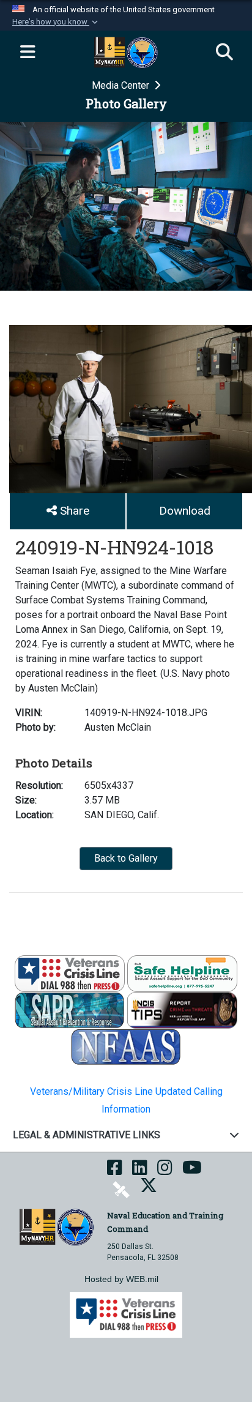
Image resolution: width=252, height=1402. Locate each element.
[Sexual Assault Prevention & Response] (70, 1009)
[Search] (224, 53)
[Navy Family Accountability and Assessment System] (126, 1046)
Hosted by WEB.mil (121, 1279)
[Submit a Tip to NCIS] (182, 1009)
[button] (56, 22)
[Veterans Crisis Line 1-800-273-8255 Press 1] (70, 973)
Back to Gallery (126, 858)
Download (184, 511)
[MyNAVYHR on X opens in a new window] (148, 1189)
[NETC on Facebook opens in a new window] (114, 1171)
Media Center (122, 85)
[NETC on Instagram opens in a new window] (164, 1171)
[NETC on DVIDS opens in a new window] (121, 1189)
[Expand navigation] (27, 53)
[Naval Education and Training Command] (56, 1226)
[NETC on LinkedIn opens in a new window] (139, 1171)
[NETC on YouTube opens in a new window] (192, 1171)
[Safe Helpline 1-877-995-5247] (182, 973)
